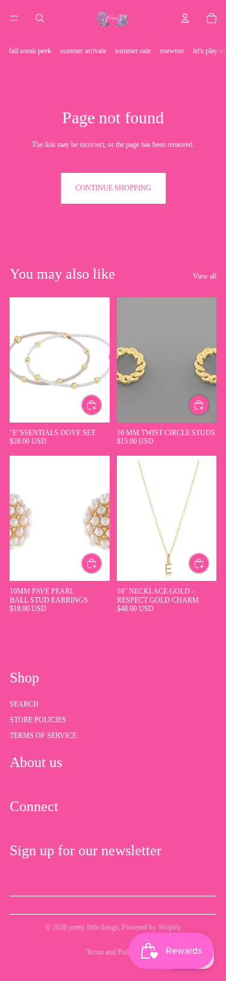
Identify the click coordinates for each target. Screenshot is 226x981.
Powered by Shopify (151, 927)
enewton (172, 51)
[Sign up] (203, 881)
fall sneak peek (30, 51)
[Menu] (14, 18)
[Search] (40, 18)
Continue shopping (113, 188)
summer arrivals (83, 51)
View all (204, 276)
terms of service (43, 735)
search (24, 704)
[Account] (185, 18)
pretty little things (93, 927)
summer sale (133, 51)
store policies (38, 720)
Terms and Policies (113, 952)
